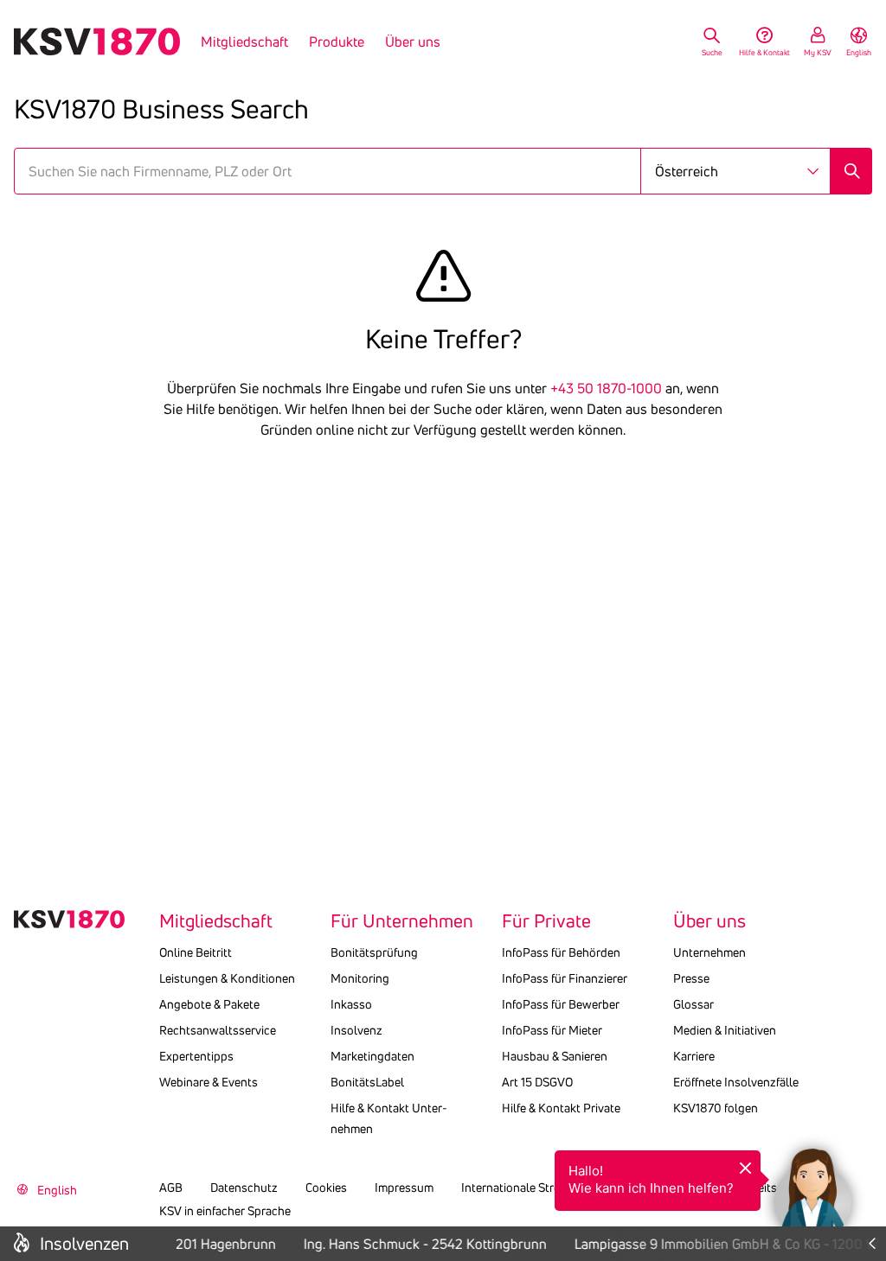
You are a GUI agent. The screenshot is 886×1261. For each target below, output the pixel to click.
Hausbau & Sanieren (554, 1056)
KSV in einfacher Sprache (225, 1211)
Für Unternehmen (402, 921)
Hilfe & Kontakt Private (561, 1108)
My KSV (817, 52)
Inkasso (351, 1004)
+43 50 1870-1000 (606, 388)
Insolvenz (356, 1030)
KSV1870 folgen (715, 1108)
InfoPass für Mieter (552, 1030)
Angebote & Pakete (209, 1004)
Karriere (694, 1056)
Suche (712, 52)
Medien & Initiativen (724, 1030)
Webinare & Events (208, 1082)
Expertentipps (196, 1056)
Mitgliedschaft (244, 41)
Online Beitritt (195, 952)
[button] (812, 1187)
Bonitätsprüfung (374, 952)
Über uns (412, 41)
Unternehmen (709, 952)
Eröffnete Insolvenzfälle (736, 1082)
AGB (171, 1187)
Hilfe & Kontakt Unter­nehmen (389, 1118)
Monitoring (360, 978)
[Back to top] (868, 1119)
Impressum (404, 1187)
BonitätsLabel (367, 1082)
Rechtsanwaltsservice (217, 1030)
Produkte (336, 41)
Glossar (693, 1004)
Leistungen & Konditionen (227, 978)
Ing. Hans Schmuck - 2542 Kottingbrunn (421, 1243)
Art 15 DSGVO (537, 1082)
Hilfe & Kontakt (764, 52)
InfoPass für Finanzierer (564, 978)
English (858, 52)
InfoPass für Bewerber (561, 1004)
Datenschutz (244, 1187)
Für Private (546, 921)
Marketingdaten (372, 1056)
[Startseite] (97, 41)
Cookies (326, 1187)
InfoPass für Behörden (561, 952)
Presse (691, 978)
